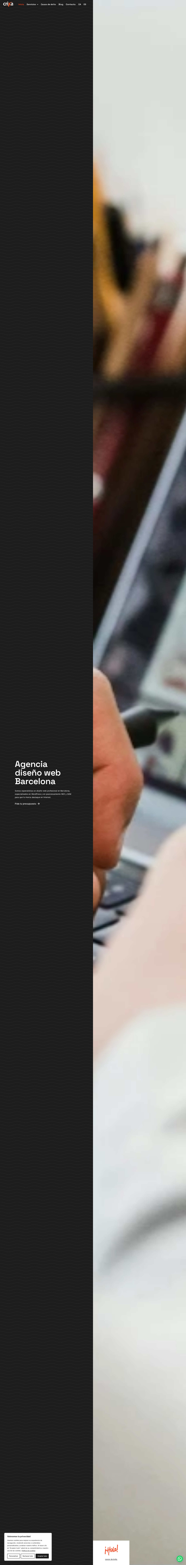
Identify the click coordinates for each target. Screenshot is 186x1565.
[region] (28, 1547)
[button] (180, 1559)
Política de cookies (28, 1551)
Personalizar (13, 1556)
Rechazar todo (28, 1556)
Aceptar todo (42, 1556)
